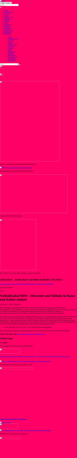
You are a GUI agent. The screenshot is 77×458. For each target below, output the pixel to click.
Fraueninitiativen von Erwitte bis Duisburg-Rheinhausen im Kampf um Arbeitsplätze (27, 284)
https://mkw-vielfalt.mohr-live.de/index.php (31, 334)
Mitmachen (7, 25)
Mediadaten (7, 28)
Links (6, 23)
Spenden (7, 26)
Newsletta (7, 19)
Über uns (7, 14)
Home (6, 10)
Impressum (7, 34)
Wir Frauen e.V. (9, 12)
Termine (6, 21)
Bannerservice (8, 30)
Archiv (6, 16)
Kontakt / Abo (8, 17)
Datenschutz (8, 32)
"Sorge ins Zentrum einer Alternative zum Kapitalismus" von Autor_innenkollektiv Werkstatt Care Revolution (34, 356)
